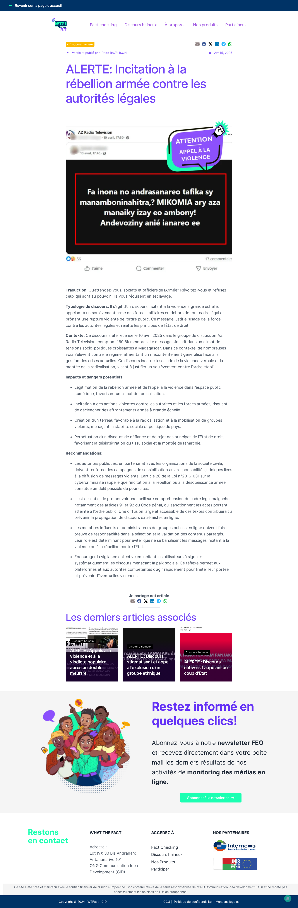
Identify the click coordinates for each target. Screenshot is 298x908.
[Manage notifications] (287, 898)
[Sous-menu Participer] (246, 25)
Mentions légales (227, 901)
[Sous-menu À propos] (184, 25)
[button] (35, 5)
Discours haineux (81, 44)
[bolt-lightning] (68, 53)
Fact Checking (164, 847)
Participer (160, 869)
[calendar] (210, 53)
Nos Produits (163, 862)
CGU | (167, 901)
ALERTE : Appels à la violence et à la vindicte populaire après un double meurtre (90, 662)
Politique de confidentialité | (194, 901)
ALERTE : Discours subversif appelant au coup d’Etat (206, 667)
